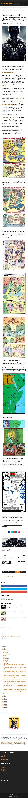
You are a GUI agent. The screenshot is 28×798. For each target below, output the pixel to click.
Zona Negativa (22, 742)
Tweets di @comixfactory (5, 627)
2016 (3, 696)
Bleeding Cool (3, 741)
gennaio (5, 693)
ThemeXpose (16, 796)
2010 (3, 705)
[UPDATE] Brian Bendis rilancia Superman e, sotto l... (15, 689)
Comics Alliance (10, 741)
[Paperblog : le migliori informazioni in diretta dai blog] (4, 639)
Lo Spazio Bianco (4, 759)
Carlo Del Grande (4, 766)
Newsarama (16, 742)
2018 (3, 649)
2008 (3, 708)
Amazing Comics (4, 755)
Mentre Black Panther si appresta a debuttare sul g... (14, 682)
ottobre (5, 652)
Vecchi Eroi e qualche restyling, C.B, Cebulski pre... (14, 671)
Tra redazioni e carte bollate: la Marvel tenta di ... (14, 683)
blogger (18, 571)
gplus (15, 591)
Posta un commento (8, 576)
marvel (11, 525)
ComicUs (3, 756)
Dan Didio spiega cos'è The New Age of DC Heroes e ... (15, 673)
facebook (23, 571)
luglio (4, 655)
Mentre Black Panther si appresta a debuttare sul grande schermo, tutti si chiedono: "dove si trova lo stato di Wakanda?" (14, 549)
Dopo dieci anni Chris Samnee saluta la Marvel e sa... (14, 665)
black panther (7, 525)
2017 (3, 695)
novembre (5, 651)
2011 (3, 704)
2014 (3, 699)
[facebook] (10, 794)
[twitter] (23, 1)
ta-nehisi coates (4, 526)
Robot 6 (11, 742)
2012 (3, 702)
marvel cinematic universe (18, 525)
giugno (5, 657)
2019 (3, 648)
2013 (3, 701)
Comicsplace (24, 741)
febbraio (5, 663)
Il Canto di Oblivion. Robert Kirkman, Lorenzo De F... (15, 675)
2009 (3, 707)
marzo (4, 661)
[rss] (17, 794)
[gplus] (25, 1)
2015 (3, 698)
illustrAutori (3, 769)
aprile (4, 660)
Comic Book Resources (5, 742)
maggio (5, 658)
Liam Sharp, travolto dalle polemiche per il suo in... (15, 691)
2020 (3, 646)
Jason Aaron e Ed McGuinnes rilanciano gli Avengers (15, 669)
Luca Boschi (3, 770)
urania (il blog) (4, 761)
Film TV (2, 758)
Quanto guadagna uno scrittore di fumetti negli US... (14, 687)
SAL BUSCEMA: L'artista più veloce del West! (16, 611)
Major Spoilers (4, 743)
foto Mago (3, 767)
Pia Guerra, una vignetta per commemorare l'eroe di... (14, 668)
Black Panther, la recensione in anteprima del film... (15, 679)
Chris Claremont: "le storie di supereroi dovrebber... (15, 685)
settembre (5, 654)
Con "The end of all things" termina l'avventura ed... (14, 677)
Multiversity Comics (17, 741)
